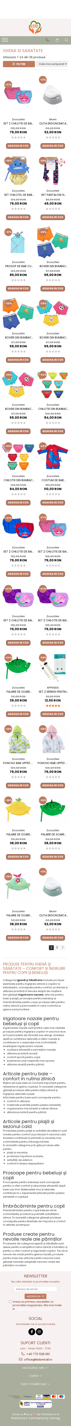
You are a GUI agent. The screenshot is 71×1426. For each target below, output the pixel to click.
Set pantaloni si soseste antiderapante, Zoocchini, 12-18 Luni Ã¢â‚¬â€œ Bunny (52, 195)
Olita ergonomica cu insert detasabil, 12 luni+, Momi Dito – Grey (52, 123)
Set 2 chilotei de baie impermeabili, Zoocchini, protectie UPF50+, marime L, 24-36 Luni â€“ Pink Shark (53, 552)
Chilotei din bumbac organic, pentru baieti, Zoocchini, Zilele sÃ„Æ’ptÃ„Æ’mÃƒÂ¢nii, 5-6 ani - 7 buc (53, 409)
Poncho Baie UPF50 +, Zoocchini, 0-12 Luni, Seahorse (53, 763)
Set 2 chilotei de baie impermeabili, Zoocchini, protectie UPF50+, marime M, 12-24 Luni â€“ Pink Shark (18, 123)
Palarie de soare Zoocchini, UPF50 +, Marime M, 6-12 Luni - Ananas (18, 834)
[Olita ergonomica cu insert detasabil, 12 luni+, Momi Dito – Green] (52, 886)
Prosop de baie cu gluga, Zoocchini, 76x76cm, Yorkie (18, 266)
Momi (52, 119)
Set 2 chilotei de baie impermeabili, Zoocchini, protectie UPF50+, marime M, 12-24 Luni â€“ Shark (18, 552)
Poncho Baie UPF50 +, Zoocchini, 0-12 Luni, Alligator (18, 763)
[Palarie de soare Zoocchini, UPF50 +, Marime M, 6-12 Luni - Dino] (52, 810)
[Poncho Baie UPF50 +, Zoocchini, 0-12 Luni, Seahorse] (52, 739)
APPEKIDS (53, 688)
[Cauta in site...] (66, 40)
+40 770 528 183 (38, 1354)
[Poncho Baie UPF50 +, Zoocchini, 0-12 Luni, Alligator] (18, 739)
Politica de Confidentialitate (33, 1309)
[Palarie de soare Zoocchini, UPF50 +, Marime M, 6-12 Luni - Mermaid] (18, 886)
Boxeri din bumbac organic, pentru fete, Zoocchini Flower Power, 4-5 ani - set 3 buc (52, 338)
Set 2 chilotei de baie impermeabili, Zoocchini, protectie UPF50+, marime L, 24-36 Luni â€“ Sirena (53, 620)
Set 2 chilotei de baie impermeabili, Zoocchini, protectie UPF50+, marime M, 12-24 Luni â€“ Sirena (18, 620)
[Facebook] (31, 1331)
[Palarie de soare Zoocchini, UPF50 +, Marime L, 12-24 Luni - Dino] (18, 667)
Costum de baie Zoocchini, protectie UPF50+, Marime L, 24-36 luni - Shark (53, 480)
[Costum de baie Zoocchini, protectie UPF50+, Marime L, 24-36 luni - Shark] (52, 456)
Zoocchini (18, 119)
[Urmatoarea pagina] (62, 947)
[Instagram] (39, 1331)
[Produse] (5, 41)
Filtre (20, 64)
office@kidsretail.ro (37, 1359)
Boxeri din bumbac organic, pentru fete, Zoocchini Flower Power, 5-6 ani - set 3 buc (18, 409)
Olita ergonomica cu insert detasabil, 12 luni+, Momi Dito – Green (52, 915)
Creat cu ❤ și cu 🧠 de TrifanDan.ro (34, 1414)
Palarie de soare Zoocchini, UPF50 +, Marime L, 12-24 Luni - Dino (18, 692)
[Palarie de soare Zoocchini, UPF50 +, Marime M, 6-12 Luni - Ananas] (18, 810)
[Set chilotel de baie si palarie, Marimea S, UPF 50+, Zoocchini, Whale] (18, 170)
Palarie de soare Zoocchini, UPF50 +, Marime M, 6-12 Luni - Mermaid (18, 915)
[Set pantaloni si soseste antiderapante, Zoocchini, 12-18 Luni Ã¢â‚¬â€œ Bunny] (52, 170)
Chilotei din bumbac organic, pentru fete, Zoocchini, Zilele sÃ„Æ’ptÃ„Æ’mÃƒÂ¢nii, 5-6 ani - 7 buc (18, 480)
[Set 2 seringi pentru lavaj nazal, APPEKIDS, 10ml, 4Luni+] (52, 667)
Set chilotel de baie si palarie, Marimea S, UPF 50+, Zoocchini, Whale (18, 195)
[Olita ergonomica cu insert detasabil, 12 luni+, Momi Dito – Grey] (52, 94)
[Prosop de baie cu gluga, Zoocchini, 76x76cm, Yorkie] (18, 242)
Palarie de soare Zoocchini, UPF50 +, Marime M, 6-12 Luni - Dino (52, 834)
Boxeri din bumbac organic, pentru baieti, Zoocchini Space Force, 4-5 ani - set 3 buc (53, 266)
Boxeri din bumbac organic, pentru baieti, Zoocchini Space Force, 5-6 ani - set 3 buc (18, 338)
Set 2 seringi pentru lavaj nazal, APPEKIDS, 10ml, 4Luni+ (52, 692)
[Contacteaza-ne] (47, 40)
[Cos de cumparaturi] (57, 40)
